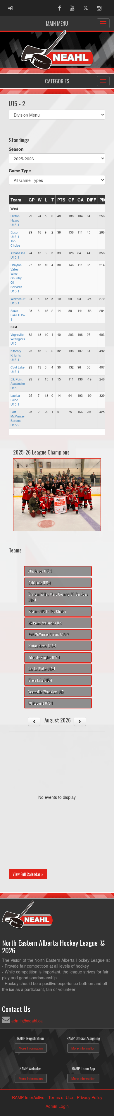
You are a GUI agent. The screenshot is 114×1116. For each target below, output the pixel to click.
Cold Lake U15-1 (18, 369)
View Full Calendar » (28, 874)
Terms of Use (60, 1097)
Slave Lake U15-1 (18, 315)
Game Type (20, 170)
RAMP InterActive (28, 1097)
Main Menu (57, 23)
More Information (31, 1048)
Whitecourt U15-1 (18, 300)
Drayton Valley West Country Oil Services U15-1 (16, 278)
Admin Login (57, 1106)
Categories (57, 81)
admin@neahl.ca (27, 1021)
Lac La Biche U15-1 (15, 399)
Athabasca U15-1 (18, 255)
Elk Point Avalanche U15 (18, 383)
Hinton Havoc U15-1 (15, 220)
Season (16, 149)
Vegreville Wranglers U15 (18, 338)
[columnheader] (18, 199)
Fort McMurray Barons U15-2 (18, 418)
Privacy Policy (89, 1097)
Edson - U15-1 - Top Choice (47, 611)
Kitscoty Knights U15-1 (16, 355)
